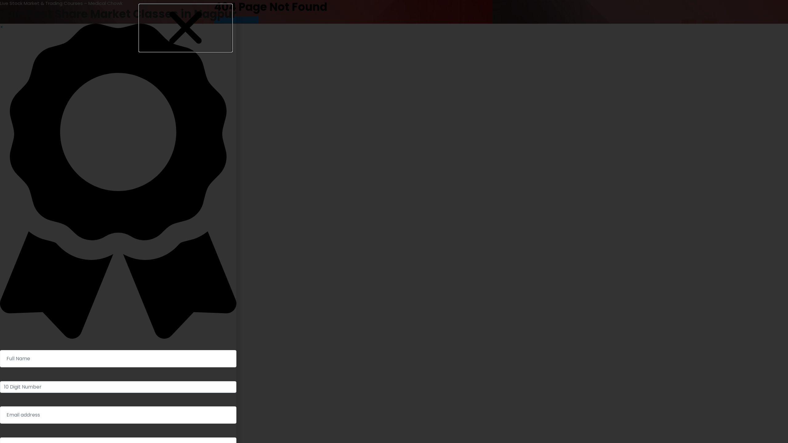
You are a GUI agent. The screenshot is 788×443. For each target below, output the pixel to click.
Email (6, 400)
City (4, 431)
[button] (185, 28)
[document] (394, 221)
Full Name (11, 344)
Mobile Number (17, 375)
